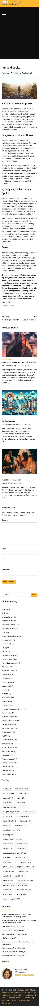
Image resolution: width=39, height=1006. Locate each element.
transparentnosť (25, 880)
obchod (21, 848)
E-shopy (4, 648)
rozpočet (8, 880)
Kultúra (13, 1000)
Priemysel (22, 952)
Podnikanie (5, 701)
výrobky (8, 890)
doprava (11, 305)
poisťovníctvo (9, 862)
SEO (14, 990)
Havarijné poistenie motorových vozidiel (19, 362)
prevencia (8, 871)
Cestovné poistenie (8, 628)
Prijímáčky (32, 993)
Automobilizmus (7, 617)
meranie (8, 844)
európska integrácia (12, 812)
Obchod (4, 694)
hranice (7, 816)
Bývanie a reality (7, 621)
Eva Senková (27, 73)
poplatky (26, 862)
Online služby (6, 697)
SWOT (4, 736)
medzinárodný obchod (12, 839)
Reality (13, 993)
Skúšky (20, 1000)
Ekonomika (23, 995)
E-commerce (6, 644)
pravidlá (8, 867)
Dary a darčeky (7, 640)
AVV (15, 938)
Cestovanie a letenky (8, 625)
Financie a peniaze (8, 659)
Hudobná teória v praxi (11, 480)
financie (29, 812)
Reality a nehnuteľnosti (9, 720)
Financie (14, 995)
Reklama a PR (23, 990)
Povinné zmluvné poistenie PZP (12, 709)
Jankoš (4, 483)
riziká (19, 876)
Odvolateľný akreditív (21, 934)
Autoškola (5, 993)
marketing (8, 835)
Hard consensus (8, 421)
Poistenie (7, 359)
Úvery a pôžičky (7, 751)
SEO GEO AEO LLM (8, 728)
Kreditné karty (6, 682)
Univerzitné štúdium (8, 747)
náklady (8, 848)
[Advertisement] (19, 39)
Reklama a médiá (7, 724)
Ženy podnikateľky (8, 774)
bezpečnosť (9, 793)
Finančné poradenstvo (9, 663)
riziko (7, 876)
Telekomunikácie (7, 740)
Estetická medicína (8, 655)
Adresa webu (6, 570)
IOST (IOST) (20, 956)
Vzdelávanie (6, 755)
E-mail (4, 559)
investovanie (23, 816)
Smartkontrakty (7, 732)
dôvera (21, 802)
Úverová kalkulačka (19, 948)
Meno (4, 549)
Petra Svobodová (7, 366)
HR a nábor (5, 667)
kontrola (25, 821)
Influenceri (5, 674)
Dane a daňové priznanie (10, 636)
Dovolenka (6, 1003)
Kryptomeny (6, 686)
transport (8, 885)
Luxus (4, 690)
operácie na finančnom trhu (14, 853)
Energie (4, 651)
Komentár (6, 520)
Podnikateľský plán (15, 998)
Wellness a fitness (8, 763)
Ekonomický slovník (8, 424)
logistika (20, 825)
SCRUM (21, 926)
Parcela (21, 930)
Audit (3, 613)
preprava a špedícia (25, 867)
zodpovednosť (24, 890)
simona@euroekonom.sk (24, 975)
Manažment (21, 993)
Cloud (4, 632)
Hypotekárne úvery (8, 671)
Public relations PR (8, 717)
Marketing (5, 1000)
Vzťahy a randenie (8, 759)
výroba (22, 885)
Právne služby (6, 713)
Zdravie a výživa (7, 770)
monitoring (22, 844)
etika (23, 807)
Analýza (4, 609)
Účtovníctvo (6, 744)
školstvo (21, 894)
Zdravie (32, 995)
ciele (23, 793)
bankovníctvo (21, 789)
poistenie (20, 857)
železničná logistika (11, 899)
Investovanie (6, 678)
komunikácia (9, 821)
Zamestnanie (6, 767)
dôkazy (7, 802)
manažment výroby (11, 830)
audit (7, 789)
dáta (20, 798)
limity (7, 825)
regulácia (23, 871)
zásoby (7, 894)
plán (6, 857)
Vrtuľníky (33, 990)
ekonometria (9, 807)
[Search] (34, 14)
